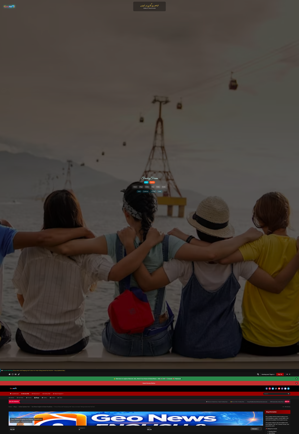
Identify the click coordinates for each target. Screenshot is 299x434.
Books (163, 187)
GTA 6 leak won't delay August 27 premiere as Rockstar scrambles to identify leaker (244, 401)
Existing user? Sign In (268, 374)
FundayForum (149, 178)
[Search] (288, 393)
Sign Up (280, 374)
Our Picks (20, 397)
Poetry (158, 187)
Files (153, 187)
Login (146, 182)
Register (152, 182)
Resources (36, 393)
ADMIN (18, 422)
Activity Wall (47, 393)
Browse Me (26, 393)
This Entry (282, 393)
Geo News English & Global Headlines (26, 419)
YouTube (153, 191)
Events (53, 397)
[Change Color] (18, 374)
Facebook (145, 191)
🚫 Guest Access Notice (148, 383)
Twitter (159, 191)
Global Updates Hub (26, 422)
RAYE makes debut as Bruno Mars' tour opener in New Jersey (213, 401)
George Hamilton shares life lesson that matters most (189, 401)
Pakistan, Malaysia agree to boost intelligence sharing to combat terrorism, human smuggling (280, 401)
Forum (135, 187)
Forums (30, 397)
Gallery (147, 187)
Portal (139, 191)
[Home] (9, 374)
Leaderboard (15, 393)
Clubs (60, 397)
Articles (12, 397)
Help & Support (58, 393)
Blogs (141, 187)
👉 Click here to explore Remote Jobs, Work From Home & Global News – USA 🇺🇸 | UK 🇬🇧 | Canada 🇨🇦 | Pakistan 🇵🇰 (148, 378)
